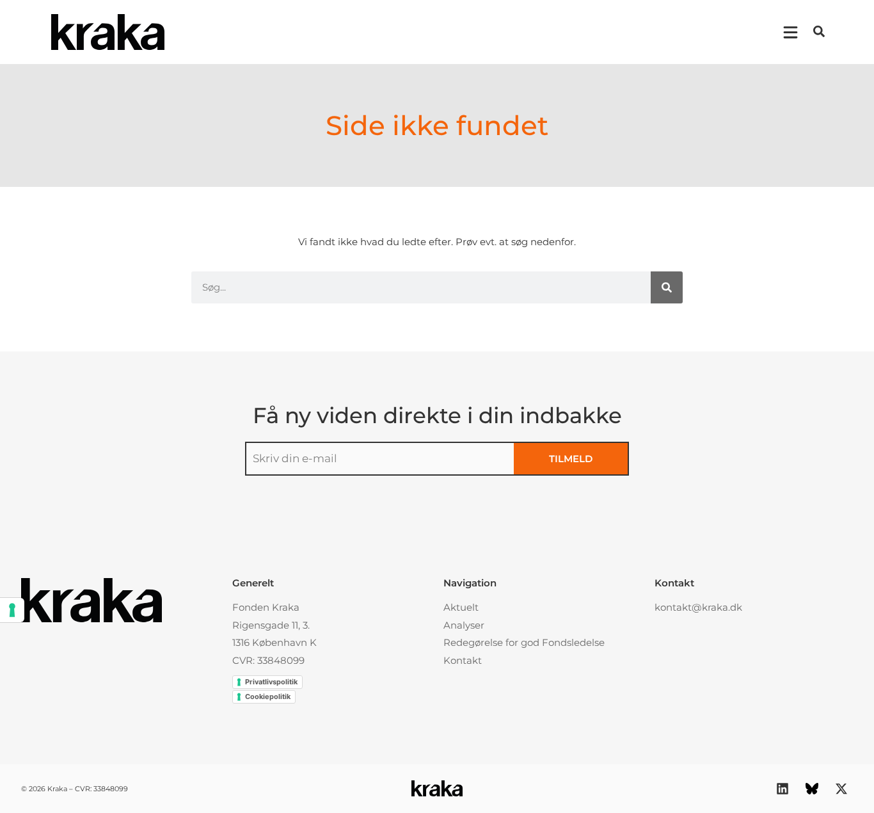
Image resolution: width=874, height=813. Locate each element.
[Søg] (667, 287)
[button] (819, 31)
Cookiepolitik (267, 696)
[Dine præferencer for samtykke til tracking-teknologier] (12, 610)
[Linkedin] (782, 788)
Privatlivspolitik (271, 681)
